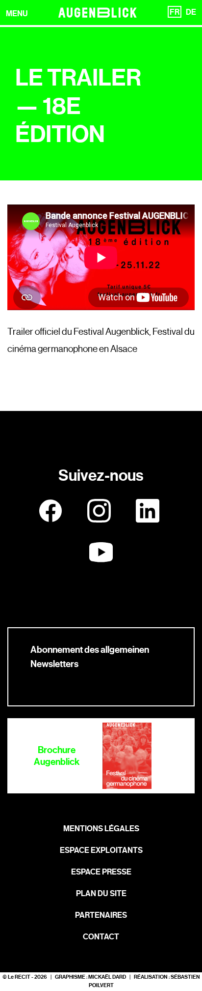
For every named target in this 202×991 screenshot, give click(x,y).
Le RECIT (19, 977)
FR (174, 12)
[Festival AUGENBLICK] (97, 12)
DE (191, 12)
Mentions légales (101, 828)
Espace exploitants (101, 850)
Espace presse (101, 871)
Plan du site (101, 893)
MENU (17, 13)
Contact (101, 936)
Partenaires (101, 915)
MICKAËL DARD (107, 977)
